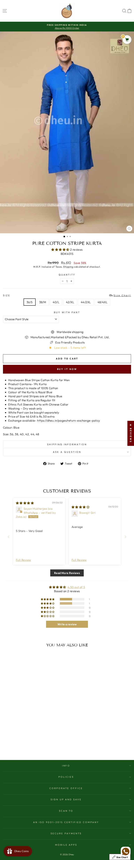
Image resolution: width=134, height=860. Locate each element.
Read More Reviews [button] (67, 573)
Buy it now (67, 369)
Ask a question (67, 451)
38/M (42, 302)
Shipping (68, 266)
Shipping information (67, 444)
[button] (60, 249)
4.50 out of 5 (76, 587)
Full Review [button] (23, 560)
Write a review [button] (67, 624)
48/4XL (102, 302)
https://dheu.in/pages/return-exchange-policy (68, 420)
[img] (25, 503)
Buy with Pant (67, 312)
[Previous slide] (8, 537)
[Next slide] (125, 537)
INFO (66, 765)
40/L (56, 302)
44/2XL (86, 302)
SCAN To (66, 810)
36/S (30, 302)
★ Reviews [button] (130, 433)
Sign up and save (66, 799)
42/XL (70, 302)
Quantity (67, 274)
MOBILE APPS (66, 844)
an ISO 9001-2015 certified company (66, 822)
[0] (127, 40)
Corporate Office (66, 788)
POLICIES (66, 776)
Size (67, 295)
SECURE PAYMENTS (66, 833)
